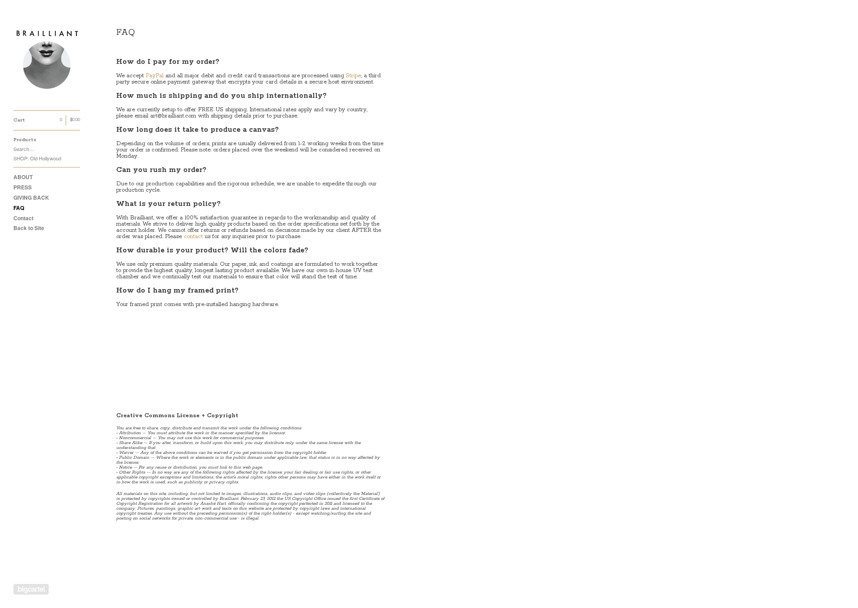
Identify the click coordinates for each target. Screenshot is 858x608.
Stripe (353, 75)
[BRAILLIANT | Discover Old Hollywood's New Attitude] (46, 60)
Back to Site (28, 228)
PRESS (22, 187)
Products (24, 140)
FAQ (18, 208)
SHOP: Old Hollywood (37, 158)
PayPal (155, 75)
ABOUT (23, 177)
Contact (23, 218)
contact (193, 236)
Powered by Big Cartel (31, 589)
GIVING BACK (31, 197)
